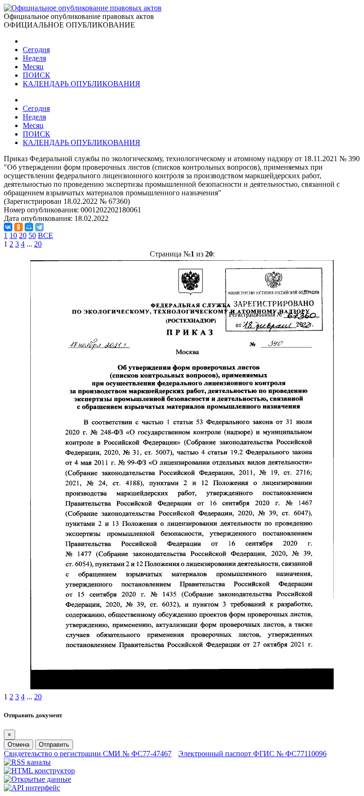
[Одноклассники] (18, 227)
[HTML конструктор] (39, 771)
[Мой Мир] (29, 227)
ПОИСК (36, 75)
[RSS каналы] (27, 762)
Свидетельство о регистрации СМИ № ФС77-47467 (88, 754)
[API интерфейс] (32, 788)
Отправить (54, 744)
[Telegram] (39, 227)
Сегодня (36, 50)
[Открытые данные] (37, 779)
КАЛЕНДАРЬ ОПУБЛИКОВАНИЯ (81, 84)
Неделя (34, 58)
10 (13, 235)
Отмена (18, 744)
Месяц (33, 67)
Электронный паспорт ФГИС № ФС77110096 (252, 754)
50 (32, 235)
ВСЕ (45, 235)
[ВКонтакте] (8, 227)
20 (23, 235)
